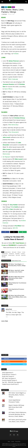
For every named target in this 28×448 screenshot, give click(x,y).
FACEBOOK (12, 245)
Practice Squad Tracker (9, 380)
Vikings (13, 7)
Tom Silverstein (13, 132)
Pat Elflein (18, 226)
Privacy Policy (17, 441)
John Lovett (6, 137)
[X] (17, 435)
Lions (6, 7)
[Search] (26, 2)
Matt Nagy (3, 256)
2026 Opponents (7, 372)
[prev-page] (2, 302)
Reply (7, 316)
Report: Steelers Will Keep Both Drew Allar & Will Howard (16, 407)
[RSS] (14, 435)
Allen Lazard (6, 149)
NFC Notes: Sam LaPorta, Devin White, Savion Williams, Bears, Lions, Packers (17, 297)
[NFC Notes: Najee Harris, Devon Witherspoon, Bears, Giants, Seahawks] (4, 278)
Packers (9, 7)
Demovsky (6, 154)
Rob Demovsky (13, 124)
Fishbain (16, 53)
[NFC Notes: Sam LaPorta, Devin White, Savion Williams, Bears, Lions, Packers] (4, 297)
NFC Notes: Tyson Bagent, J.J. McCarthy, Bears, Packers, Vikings (17, 395)
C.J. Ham (10, 209)
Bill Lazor (19, 252)
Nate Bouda (4, 14)
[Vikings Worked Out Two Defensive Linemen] (4, 284)
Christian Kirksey (19, 118)
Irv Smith (15, 207)
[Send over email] (23, 232)
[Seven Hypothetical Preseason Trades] (4, 290)
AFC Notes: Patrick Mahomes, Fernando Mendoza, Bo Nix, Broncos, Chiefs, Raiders (17, 414)
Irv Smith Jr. (23, 253)
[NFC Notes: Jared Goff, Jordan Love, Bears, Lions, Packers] (4, 272)
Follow (24, 361)
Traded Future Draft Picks (9, 384)
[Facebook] (10, 435)
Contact (12, 441)
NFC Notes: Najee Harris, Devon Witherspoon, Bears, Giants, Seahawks (16, 278)
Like (25, 358)
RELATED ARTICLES (6, 260)
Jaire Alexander (4, 255)
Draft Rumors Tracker (8, 374)
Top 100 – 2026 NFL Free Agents (11, 382)
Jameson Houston (8, 84)
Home (2, 4)
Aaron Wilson (8, 89)
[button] (2, 2)
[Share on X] (14, 232)
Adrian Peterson (14, 61)
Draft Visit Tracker (7, 376)
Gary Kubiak (14, 204)
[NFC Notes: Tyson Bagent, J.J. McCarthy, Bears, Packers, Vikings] (4, 265)
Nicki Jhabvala (13, 79)
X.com (4, 245)
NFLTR (15, 228)
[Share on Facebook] (5, 232)
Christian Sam (11, 253)
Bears (6, 4)
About (9, 441)
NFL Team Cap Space (8, 378)
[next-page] (4, 302)
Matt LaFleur (23, 255)
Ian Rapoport (7, 157)
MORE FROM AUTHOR (16, 260)
